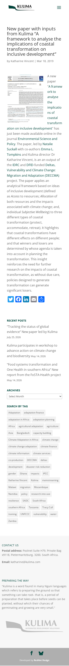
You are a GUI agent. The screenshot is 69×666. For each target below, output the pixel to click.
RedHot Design (41, 660)
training (12, 514)
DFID (29, 165)
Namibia (12, 494)
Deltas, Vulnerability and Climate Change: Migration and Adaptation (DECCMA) (33, 170)
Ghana (23, 473)
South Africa (39, 500)
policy (24, 494)
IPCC (45, 473)
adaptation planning (43, 419)
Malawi (12, 487)
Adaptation (14, 412)
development (15, 466)
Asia (10, 433)
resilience (13, 500)
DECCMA (32, 460)
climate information (18, 453)
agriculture (52, 426)
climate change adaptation (22, 446)
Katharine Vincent (22, 61)
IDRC (15, 165)
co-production (15, 460)
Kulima (34, 480)
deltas (44, 460)
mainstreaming (50, 480)
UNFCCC (25, 514)
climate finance (49, 446)
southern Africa (16, 507)
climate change (50, 439)
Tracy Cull (47, 507)
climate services (41, 453)
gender (12, 473)
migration (25, 487)
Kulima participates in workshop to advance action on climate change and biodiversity (32, 350)
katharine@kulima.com (25, 562)
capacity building (42, 433)
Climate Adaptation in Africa (23, 439)
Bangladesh (23, 433)
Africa (11, 426)
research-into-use (40, 494)
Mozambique (41, 487)
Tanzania (34, 507)
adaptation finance (34, 412)
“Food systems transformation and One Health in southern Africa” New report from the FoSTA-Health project (34, 369)
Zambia (12, 521)
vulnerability (40, 514)
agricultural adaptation (31, 426)
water (53, 514)
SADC (26, 500)
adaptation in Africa (18, 419)
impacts (35, 473)
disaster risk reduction (38, 466)
